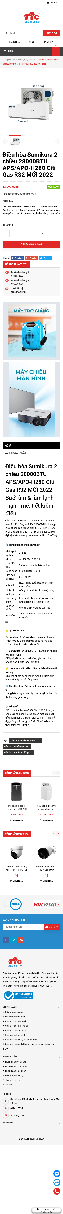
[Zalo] (56, 1182)
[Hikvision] (47, 904)
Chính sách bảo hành (15, 1035)
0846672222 (17, 275)
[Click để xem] (31, 103)
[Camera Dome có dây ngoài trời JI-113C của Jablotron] (16, 852)
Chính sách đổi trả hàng (16, 1026)
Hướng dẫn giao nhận (15, 1071)
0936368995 (17, 283)
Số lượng (8, 225)
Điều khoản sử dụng (14, 1012)
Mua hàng (17, 820)
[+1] (32, 258)
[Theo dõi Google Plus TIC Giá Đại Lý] (21, 940)
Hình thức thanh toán (15, 1017)
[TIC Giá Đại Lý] (15, 962)
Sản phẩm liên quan (17, 773)
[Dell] (16, 904)
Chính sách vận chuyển (16, 1021)
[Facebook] (56, 1173)
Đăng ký (48, 42)
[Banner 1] (31, 330)
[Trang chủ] (31, 17)
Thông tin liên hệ (13, 1080)
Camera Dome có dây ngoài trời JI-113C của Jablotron (16, 869)
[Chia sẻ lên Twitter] (45, 258)
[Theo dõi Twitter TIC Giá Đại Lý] (13, 940)
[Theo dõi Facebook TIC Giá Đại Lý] (6, 940)
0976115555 (16, 1108)
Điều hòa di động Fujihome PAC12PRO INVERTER (16, 808)
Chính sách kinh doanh (16, 1030)
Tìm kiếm (52, 33)
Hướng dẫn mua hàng (15, 1062)
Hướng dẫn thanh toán (16, 1066)
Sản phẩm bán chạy (16, 834)
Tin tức (8, 1084)
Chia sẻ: (6, 258)
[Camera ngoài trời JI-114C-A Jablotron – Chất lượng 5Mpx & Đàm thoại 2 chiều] (46, 852)
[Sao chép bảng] (6, 622)
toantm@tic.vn (18, 292)
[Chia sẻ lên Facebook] (18, 258)
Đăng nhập (15, 42)
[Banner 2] (31, 399)
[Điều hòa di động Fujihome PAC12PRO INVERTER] (16, 791)
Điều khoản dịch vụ (14, 1075)
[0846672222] (57, 1191)
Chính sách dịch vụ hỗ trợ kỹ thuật (21, 1039)
